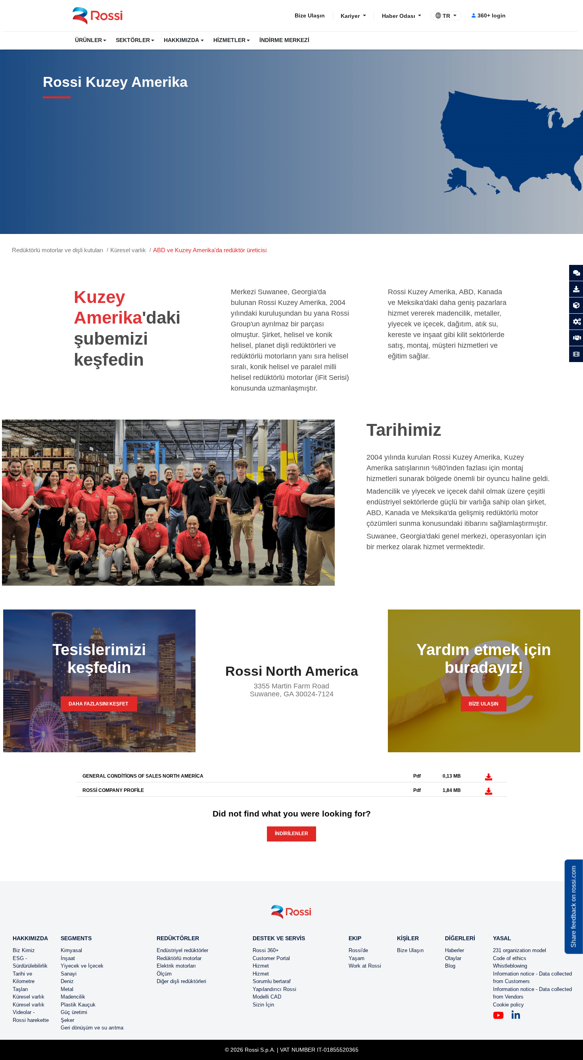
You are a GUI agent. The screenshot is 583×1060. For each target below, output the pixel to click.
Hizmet (261, 966)
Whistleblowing (510, 966)
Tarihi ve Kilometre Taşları (24, 981)
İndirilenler (291, 833)
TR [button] (446, 16)
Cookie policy (508, 1005)
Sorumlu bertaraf (272, 981)
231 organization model (519, 950)
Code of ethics (509, 958)
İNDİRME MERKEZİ (284, 40)
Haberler (454, 950)
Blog (450, 966)
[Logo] (291, 915)
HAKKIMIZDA (181, 40)
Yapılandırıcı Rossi (274, 989)
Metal (67, 989)
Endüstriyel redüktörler (182, 950)
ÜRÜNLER (88, 40)
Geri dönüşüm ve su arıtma (92, 1028)
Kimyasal (71, 950)
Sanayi (69, 974)
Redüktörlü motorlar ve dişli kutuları (57, 250)
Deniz (67, 981)
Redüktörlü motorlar (179, 958)
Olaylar (453, 958)
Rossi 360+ (266, 950)
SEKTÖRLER (133, 40)
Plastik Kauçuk (78, 1005)
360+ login (492, 15)
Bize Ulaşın (310, 15)
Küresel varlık (128, 250)
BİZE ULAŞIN (484, 704)
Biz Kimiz (24, 950)
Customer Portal (271, 958)
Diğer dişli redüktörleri (181, 981)
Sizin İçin (263, 1005)
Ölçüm (164, 974)
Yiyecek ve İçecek (82, 966)
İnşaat (68, 958)
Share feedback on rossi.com (573, 907)
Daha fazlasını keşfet (99, 704)
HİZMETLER (229, 40)
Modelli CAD (267, 997)
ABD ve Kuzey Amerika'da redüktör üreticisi (210, 250)
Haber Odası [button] (399, 15)
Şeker (67, 1020)
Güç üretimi (74, 1012)
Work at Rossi (365, 966)
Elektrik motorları (176, 966)
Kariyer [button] (351, 15)
